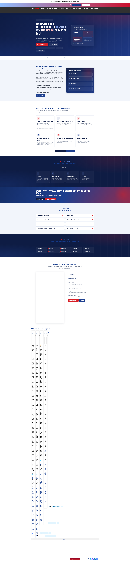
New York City (75, 251)
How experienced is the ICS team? (43, 219)
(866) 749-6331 (54, 44)
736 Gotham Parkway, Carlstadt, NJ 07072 (40, 548)
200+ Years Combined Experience (49, 47)
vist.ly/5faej (45, 451)
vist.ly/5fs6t (37, 477)
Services (42, 8)
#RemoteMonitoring (45, 469)
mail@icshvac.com (72, 278)
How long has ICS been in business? (43, 215)
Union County (40, 251)
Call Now (82, 300)
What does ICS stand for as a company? (73, 223)
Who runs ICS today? (70, 215)
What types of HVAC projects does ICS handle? (45, 223)
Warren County (63, 251)
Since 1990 (39, 47)
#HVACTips (33, 494)
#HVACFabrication (37, 495)
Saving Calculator (94, 8)
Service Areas (54, 8)
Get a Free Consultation (41, 44)
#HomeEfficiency (41, 505)
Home (33, 8)
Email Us (33, 547)
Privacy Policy (58, 564)
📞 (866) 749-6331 (40, 199)
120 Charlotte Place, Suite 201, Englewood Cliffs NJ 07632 (43, 551)
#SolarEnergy (41, 480)
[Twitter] (91, 559)
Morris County (75, 248)
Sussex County (51, 251)
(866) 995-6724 (35, 552)
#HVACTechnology (45, 480)
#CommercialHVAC (37, 517)
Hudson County (63, 248)
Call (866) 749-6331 (40, 95)
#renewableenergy (41, 494)
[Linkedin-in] (95, 559)
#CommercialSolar (41, 512)
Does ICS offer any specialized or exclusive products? (46, 228)
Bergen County (40, 248)
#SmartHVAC (45, 474)
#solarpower (41, 483)
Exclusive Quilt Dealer (41, 50)
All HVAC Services (71, 150)
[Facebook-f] (88, 559)
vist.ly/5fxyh (33, 477)
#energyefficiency (37, 526)
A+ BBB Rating (60, 47)
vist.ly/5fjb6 (41, 463)
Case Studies (61, 8)
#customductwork (37, 501)
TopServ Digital (95, 564)
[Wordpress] (97, 559)
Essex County (51, 248)
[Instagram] (93, 559)
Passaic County (87, 248)
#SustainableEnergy (41, 518)
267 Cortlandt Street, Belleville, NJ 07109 (40, 550)
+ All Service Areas (87, 251)
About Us (37, 8)
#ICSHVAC (33, 490)
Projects (49, 8)
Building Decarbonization (78, 8)
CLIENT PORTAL (68, 8)
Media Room (86, 8)
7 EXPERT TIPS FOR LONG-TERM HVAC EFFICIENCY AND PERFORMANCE (65, 1)
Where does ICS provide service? (72, 228)
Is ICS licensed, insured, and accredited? (73, 219)
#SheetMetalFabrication (37, 509)
